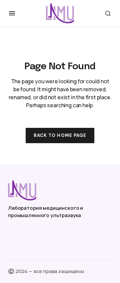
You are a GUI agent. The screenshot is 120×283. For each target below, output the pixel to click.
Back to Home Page (60, 135)
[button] (12, 13)
